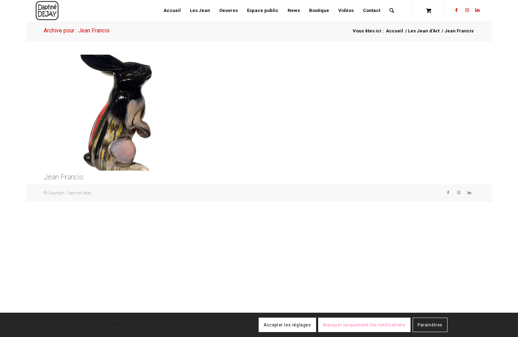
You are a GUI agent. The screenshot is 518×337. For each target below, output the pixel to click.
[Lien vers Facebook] (456, 10)
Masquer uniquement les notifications (364, 325)
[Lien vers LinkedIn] (477, 10)
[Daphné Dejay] (47, 10)
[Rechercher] (392, 10)
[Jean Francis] (115, 169)
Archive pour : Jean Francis (77, 30)
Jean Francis (64, 177)
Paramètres (430, 325)
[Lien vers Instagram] (467, 10)
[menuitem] (172, 10)
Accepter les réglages (287, 325)
